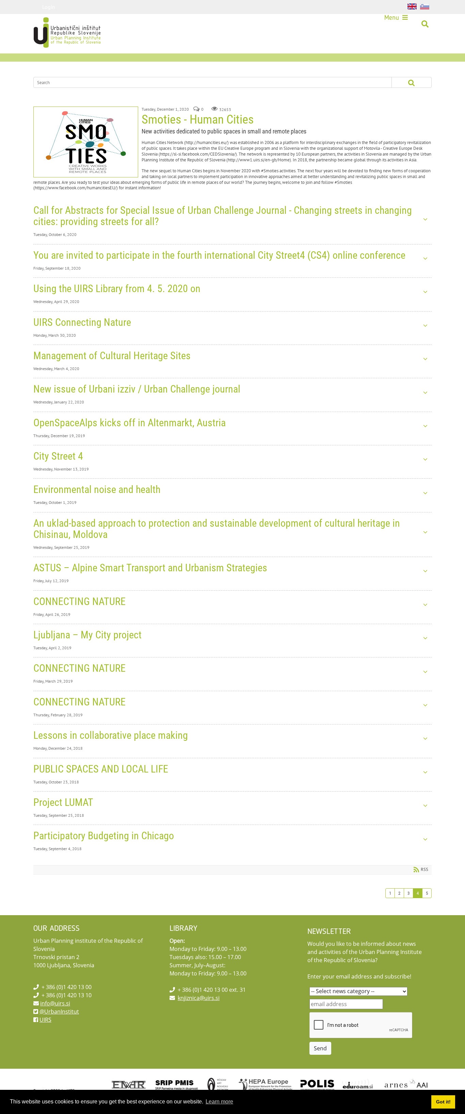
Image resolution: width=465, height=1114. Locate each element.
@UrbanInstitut (59, 1011)
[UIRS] (52, 24)
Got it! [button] (443, 1101)
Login (48, 6)
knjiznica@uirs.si (199, 998)
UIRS (45, 1019)
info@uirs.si (55, 1003)
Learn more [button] (219, 1101)
